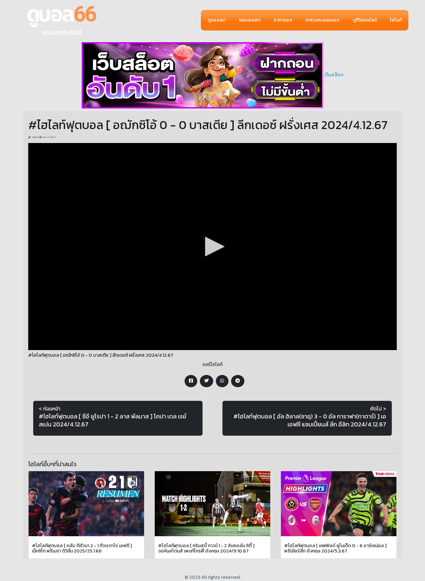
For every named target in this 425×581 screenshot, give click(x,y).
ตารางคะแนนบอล (322, 20)
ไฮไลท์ (396, 20)
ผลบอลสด (249, 20)
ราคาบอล (283, 20)
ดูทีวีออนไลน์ (365, 20)
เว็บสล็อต (333, 74)
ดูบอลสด (217, 20)
